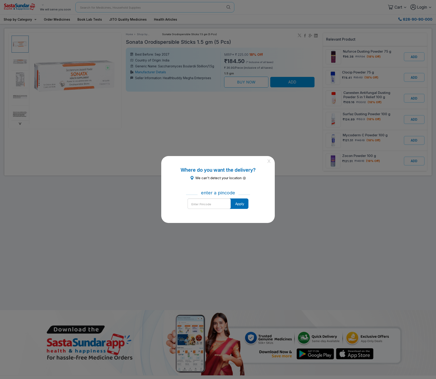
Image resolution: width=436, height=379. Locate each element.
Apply (239, 204)
